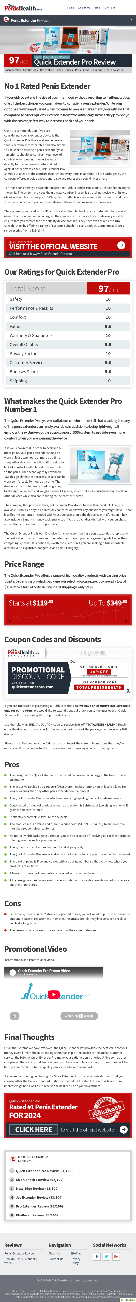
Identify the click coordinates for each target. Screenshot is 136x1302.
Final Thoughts (113, 70)
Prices (69, 70)
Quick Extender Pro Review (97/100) (42, 1171)
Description (47, 70)
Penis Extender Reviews (56, 57)
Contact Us (56, 1259)
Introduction (13, 70)
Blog (98, 7)
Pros (78, 70)
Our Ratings (30, 70)
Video (59, 70)
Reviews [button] (30, 20)
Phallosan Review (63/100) (34, 1215)
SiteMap (76, 1253)
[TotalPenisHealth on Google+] (116, 1257)
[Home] (23, 9)
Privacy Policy (75, 1261)
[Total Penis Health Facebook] (97, 1257)
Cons (86, 70)
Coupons (96, 70)
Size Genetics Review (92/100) (37, 1179)
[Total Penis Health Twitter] (106, 1257)
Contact (109, 7)
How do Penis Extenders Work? (20, 1261)
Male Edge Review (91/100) (35, 1188)
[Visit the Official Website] (68, 247)
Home (70, 7)
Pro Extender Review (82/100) (37, 1206)
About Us (84, 7)
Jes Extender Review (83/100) (37, 1197)
